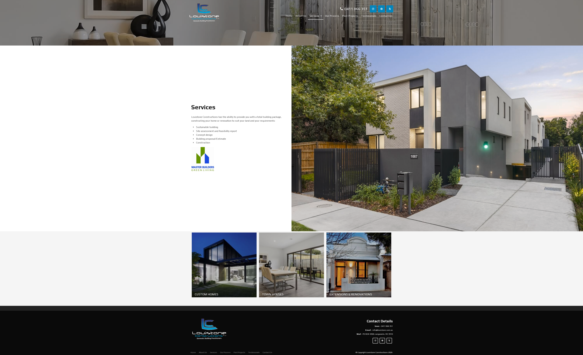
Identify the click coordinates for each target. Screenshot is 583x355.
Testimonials (368, 15)
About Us (300, 15)
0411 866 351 (387, 326)
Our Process (332, 15)
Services (314, 15)
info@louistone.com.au (383, 330)
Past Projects (350, 15)
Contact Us (385, 15)
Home (289, 15)
